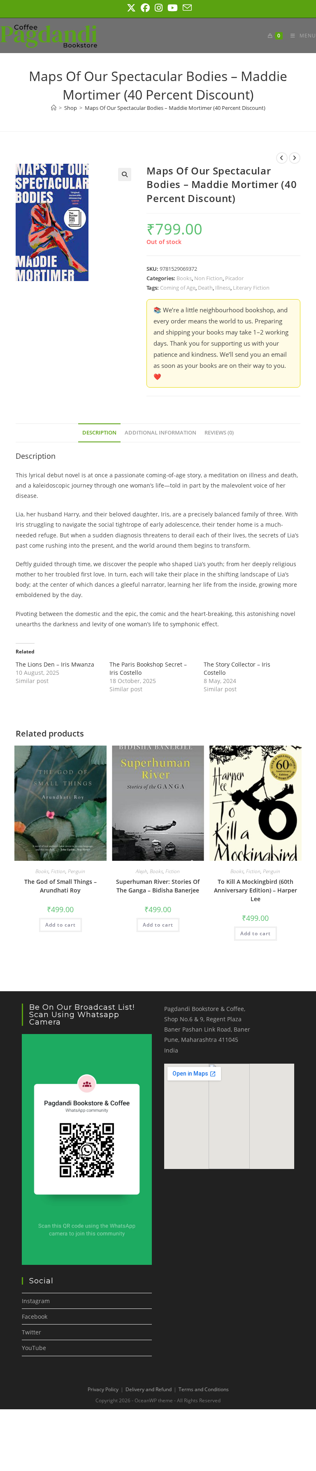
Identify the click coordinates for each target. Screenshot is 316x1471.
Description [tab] (99, 432)
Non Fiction (208, 278)
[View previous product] (282, 158)
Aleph (141, 871)
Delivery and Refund (148, 1389)
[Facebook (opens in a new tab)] (145, 7)
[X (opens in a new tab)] (131, 7)
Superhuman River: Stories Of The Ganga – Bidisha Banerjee (158, 886)
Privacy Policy (103, 1389)
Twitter (31, 1332)
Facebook (34, 1316)
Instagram (36, 1301)
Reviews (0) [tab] (219, 432)
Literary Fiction (251, 287)
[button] (124, 174)
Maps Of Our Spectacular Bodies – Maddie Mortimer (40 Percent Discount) (175, 108)
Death (205, 287)
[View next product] (294, 158)
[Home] (53, 108)
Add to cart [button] (60, 924)
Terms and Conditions (204, 1389)
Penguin (76, 871)
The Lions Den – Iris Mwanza (55, 664)
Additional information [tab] (160, 432)
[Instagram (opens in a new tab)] (158, 7)
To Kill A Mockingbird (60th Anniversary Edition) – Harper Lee (255, 890)
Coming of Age (177, 287)
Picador (234, 278)
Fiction (58, 871)
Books (184, 278)
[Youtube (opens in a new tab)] (172, 7)
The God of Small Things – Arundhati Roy (60, 886)
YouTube (34, 1348)
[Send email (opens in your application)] (186, 7)
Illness (222, 287)
